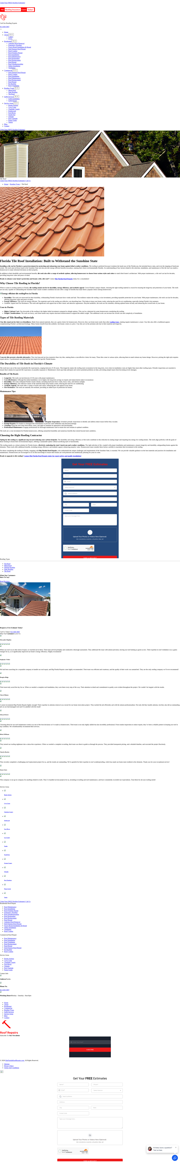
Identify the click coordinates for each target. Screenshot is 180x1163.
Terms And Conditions (11, 1068)
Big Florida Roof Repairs (64, 279)
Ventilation (11, 68)
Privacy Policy (9, 1066)
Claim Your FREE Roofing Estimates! (12, 3)
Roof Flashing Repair (15, 53)
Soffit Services (9, 97)
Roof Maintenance (14, 56)
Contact (6, 126)
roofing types (114, 322)
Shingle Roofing (9, 567)
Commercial (8, 70)
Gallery (10, 37)
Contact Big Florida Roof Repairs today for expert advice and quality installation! (52, 456)
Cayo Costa (12, 107)
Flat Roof (7, 564)
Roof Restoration (14, 58)
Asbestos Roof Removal (16, 43)
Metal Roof (12, 90)
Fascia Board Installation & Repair (19, 47)
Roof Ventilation (13, 86)
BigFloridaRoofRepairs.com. (14, 1060)
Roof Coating (12, 51)
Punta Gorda (12, 120)
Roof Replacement (14, 60)
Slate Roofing (12, 92)
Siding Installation (14, 66)
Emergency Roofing (15, 45)
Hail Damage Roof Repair (17, 49)
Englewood (12, 111)
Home (6, 32)
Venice (10, 122)
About (6, 35)
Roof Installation (13, 55)
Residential (7, 41)
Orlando (11, 117)
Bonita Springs (13, 105)
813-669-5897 (4, 27)
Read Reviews (5, 581)
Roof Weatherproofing (15, 64)
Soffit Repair (12, 101)
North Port (11, 115)
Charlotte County (14, 109)
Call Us (28, 181)
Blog (5, 124)
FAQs (10, 39)
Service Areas (8, 103)
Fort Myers (12, 113)
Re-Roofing (12, 84)
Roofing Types (9, 88)
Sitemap (6, 1064)
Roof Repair (12, 62)
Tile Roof (11, 94)
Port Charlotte (13, 118)
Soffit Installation (14, 99)
